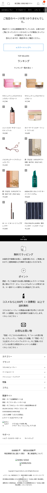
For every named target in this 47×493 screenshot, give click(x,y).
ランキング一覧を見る (22, 68)
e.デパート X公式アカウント (11, 418)
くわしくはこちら (9, 316)
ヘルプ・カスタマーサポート (11, 438)
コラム (5, 387)
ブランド (6, 361)
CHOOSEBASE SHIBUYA (10, 411)
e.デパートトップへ (23, 47)
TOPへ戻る (23, 239)
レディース (37, 10)
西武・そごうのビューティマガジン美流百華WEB (18, 405)
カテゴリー (7, 356)
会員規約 (15, 450)
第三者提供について (35, 453)
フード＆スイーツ (21, 10)
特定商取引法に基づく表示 (14, 453)
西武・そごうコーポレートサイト (13, 402)
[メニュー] (3, 3)
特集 (4, 382)
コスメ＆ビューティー (7, 10)
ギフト (30, 10)
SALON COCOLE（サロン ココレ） (13, 408)
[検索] (8, 3)
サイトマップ (29, 438)
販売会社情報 (28, 450)
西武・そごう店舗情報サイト (11, 399)
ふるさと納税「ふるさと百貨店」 (13, 415)
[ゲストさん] (38, 3)
